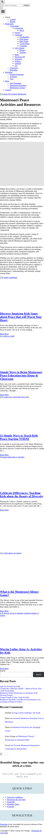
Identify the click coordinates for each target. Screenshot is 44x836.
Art (16, 66)
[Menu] (3, 11)
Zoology (23, 52)
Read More (4, 334)
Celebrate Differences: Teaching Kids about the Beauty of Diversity (21, 494)
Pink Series (24, 39)
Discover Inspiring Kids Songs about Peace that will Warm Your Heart (21, 317)
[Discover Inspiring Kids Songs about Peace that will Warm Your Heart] (22, 293)
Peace (22, 30)
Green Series (24, 44)
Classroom (14, 68)
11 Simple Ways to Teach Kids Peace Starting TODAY (19, 437)
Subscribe (4, 824)
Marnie (12, 22)
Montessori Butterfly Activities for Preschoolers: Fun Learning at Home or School (20, 701)
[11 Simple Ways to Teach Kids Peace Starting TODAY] (22, 414)
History (17, 33)
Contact (13, 19)
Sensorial (18, 59)
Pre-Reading (24, 37)
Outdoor (18, 63)
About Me (11, 802)
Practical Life (20, 57)
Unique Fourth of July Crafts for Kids (14, 697)
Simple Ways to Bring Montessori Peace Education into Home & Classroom (21, 375)
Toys (12, 79)
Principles (13, 70)
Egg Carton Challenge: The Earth (27, 713)
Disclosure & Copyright (16, 800)
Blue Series (24, 41)
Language (18, 35)
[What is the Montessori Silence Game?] (22, 570)
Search (2, 671)
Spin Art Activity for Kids (10, 686)
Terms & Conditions (15, 797)
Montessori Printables (18, 85)
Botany (22, 50)
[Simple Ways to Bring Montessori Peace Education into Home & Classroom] (22, 351)
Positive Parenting (17, 74)
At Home (13, 77)
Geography (19, 28)
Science (18, 61)
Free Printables (15, 83)
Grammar (23, 46)
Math (17, 55)
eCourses (10, 807)
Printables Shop (13, 804)
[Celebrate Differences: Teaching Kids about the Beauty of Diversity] (22, 472)
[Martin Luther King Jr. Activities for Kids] (22, 628)
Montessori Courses (17, 88)
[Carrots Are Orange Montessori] (13, 94)
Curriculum (14, 26)
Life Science (19, 48)
